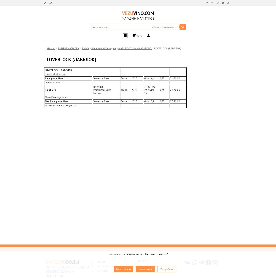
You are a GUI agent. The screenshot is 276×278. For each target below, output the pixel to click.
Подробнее (166, 269)
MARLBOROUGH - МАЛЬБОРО (135, 48)
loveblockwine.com (55, 74)
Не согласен (145, 269)
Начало (51, 48)
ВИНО (85, 48)
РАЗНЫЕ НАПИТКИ (68, 48)
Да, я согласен (123, 269)
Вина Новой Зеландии (103, 48)
